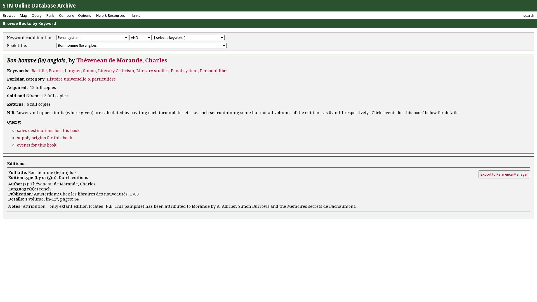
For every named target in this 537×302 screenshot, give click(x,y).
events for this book (36, 145)
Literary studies (152, 70)
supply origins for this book (44, 137)
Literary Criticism (116, 70)
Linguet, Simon (80, 70)
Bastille (39, 70)
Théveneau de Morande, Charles (121, 60)
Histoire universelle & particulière (81, 79)
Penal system (184, 70)
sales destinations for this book (48, 130)
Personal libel (214, 70)
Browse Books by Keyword (29, 23)
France (56, 70)
